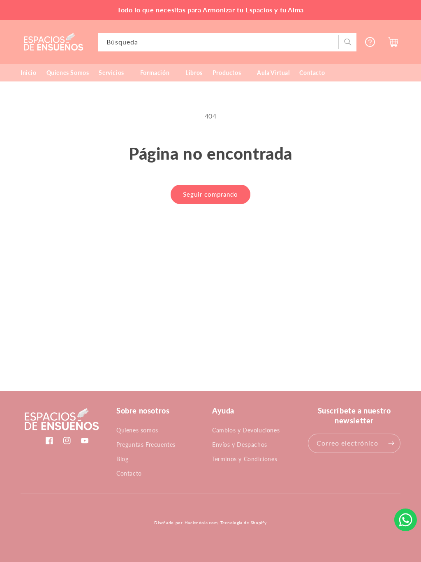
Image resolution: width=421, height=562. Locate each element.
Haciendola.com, (202, 522)
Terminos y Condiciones (244, 458)
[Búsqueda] (347, 42)
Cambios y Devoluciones (246, 430)
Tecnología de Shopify (243, 522)
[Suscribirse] (391, 443)
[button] (114, 72)
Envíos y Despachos (239, 444)
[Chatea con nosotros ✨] (405, 520)
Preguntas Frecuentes (146, 444)
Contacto (129, 473)
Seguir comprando (210, 194)
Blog (122, 458)
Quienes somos (137, 430)
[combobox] (227, 42)
